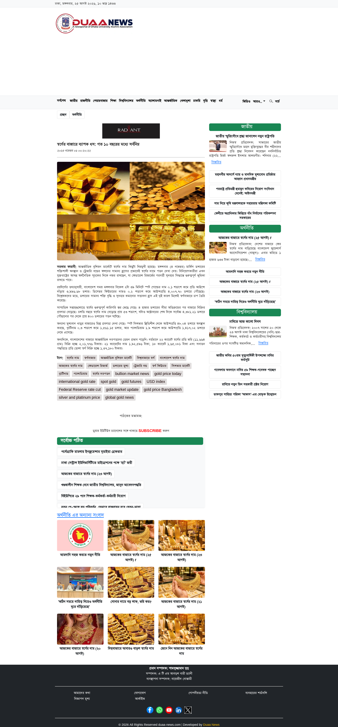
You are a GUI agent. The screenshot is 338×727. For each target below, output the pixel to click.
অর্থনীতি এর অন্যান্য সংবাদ (80, 515)
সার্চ (277, 101)
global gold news (119, 397)
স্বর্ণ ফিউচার (159, 366)
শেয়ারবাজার (100, 101)
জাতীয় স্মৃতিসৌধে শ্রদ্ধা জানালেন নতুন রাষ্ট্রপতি (245, 136)
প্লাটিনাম (63, 374)
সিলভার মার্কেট (181, 366)
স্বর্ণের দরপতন (101, 374)
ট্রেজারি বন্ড (140, 366)
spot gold (108, 382)
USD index (156, 382)
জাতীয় (73, 101)
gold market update (122, 389)
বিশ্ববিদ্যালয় (126, 101)
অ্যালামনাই (154, 101)
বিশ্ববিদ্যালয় (247, 312)
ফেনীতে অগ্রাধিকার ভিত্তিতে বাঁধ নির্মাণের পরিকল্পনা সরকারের (245, 215)
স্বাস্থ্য (213, 101)
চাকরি (196, 101)
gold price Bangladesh (163, 389)
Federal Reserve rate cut (80, 389)
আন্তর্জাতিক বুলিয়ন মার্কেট (116, 358)
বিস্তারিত (216, 162)
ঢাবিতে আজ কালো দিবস (245, 321)
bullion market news (132, 374)
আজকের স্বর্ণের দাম (71, 366)
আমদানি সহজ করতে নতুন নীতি (80, 555)
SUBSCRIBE (151, 431)
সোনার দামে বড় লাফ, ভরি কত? (131, 601)
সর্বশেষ (61, 100)
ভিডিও (246, 101)
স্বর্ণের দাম (73, 358)
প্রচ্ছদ (63, 114)
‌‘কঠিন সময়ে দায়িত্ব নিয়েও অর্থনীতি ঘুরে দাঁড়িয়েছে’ (245, 302)
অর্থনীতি (141, 101)
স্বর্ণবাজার (89, 358)
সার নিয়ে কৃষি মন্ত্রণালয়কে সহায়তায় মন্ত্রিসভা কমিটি (245, 203)
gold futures (131, 382)
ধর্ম (221, 101)
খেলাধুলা (185, 101)
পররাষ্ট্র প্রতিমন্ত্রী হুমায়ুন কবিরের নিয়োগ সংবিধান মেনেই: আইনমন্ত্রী (245, 191)
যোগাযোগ (140, 693)
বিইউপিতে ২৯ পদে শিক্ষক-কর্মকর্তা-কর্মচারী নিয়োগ (93, 496)
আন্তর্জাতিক (170, 101)
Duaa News (211, 725)
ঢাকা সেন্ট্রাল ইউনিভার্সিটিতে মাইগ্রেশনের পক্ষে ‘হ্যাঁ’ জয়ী (96, 462)
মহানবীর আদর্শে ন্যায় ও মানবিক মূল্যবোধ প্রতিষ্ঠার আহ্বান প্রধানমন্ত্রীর (245, 176)
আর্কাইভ (140, 699)
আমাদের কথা (82, 693)
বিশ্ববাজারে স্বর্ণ (146, 358)
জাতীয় (246, 126)
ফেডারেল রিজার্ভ (98, 366)
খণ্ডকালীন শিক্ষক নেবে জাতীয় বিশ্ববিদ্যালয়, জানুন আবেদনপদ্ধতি (101, 485)
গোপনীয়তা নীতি (198, 693)
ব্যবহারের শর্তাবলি (256, 693)
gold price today (167, 374)
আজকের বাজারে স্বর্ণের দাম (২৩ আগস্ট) (86, 474)
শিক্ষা (113, 101)
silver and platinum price (79, 397)
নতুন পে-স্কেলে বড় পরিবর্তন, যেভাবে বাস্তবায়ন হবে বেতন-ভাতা (101, 507)
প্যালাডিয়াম (80, 374)
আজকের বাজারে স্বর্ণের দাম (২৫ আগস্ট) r (245, 238)
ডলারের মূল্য (120, 366)
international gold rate (77, 382)
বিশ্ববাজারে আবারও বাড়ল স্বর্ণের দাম (131, 648)
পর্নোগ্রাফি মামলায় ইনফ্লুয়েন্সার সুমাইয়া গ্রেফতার (91, 451)
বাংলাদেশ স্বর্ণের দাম (172, 358)
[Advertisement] (169, 66)
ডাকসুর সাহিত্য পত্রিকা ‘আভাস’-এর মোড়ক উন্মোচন (245, 394)
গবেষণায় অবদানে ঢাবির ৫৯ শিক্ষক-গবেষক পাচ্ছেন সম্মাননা (245, 372)
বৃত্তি (205, 101)
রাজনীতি (85, 101)
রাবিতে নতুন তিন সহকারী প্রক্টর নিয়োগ (245, 384)
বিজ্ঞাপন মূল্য (82, 699)
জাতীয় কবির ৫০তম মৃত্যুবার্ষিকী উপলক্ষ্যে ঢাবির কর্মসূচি (245, 357)
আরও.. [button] (257, 101)
